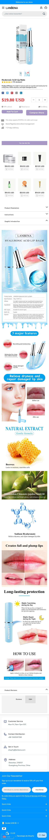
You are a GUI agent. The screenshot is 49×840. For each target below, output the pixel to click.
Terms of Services (31, 796)
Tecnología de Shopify (25, 836)
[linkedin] (21, 93)
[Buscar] (44, 13)
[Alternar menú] (3, 7)
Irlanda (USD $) (11, 823)
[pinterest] (12, 93)
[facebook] (3, 93)
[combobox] (24, 13)
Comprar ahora (37, 112)
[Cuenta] (41, 7)
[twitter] (7, 93)
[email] (16, 93)
